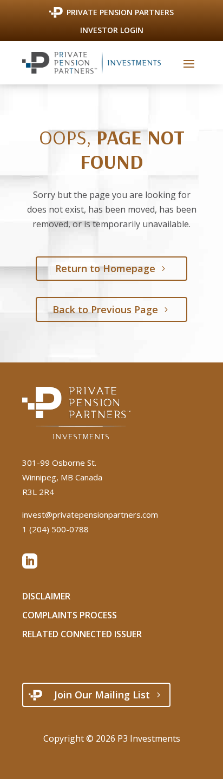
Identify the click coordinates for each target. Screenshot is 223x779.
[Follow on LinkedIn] (29, 561)
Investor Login (111, 31)
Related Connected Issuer (82, 634)
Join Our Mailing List (102, 694)
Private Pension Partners (120, 12)
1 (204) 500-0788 (55, 529)
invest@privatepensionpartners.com (90, 514)
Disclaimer (46, 596)
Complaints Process (69, 615)
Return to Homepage (105, 268)
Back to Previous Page (105, 309)
